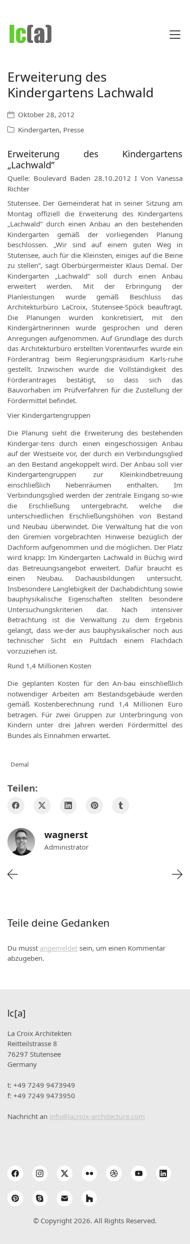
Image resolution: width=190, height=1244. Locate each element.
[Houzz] (89, 1198)
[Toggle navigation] (175, 34)
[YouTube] (139, 1173)
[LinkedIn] (68, 805)
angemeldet (58, 947)
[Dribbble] (114, 1173)
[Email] (64, 1198)
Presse (73, 129)
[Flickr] (89, 1173)
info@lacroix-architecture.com (97, 1116)
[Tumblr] (120, 805)
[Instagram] (40, 1173)
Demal (20, 764)
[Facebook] (15, 805)
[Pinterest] (94, 805)
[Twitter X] (42, 805)
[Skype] (40, 1198)
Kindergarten (38, 129)
